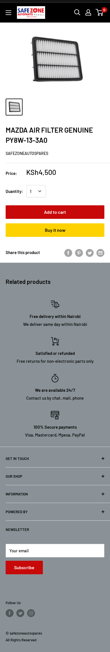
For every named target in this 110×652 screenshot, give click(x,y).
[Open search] (77, 12)
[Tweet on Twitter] (90, 252)
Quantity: (14, 191)
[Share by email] (100, 252)
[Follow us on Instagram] (31, 613)
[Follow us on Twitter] (20, 613)
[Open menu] (8, 12)
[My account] (88, 12)
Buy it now (55, 230)
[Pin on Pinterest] (79, 252)
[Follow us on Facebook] (10, 613)
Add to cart (55, 212)
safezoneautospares (27, 153)
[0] (99, 12)
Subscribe (24, 567)
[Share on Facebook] (68, 252)
